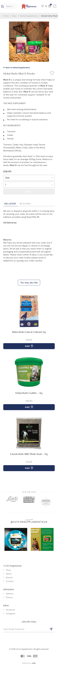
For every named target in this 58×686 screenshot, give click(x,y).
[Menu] (54, 6)
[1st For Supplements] (29, 6)
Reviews (25, 203)
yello (34, 663)
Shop (14, 16)
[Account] (46, 6)
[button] (2, 6)
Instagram (10, 613)
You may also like (29, 282)
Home (6, 16)
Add (27, 346)
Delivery (10, 203)
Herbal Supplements (29, 16)
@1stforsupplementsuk (29, 521)
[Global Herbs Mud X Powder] (29, 41)
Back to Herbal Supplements (17, 67)
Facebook (10, 610)
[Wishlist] (42, 6)
